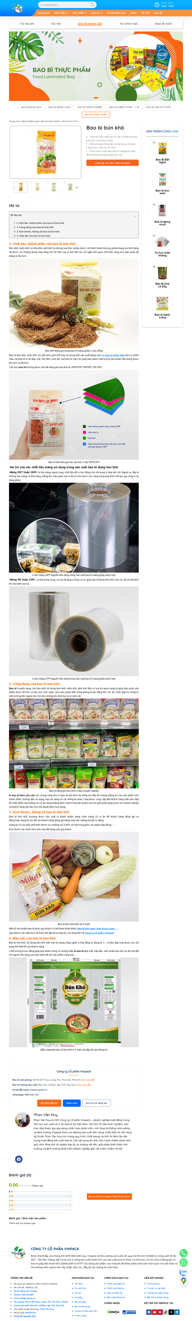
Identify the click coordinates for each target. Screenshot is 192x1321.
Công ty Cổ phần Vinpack (99, 932)
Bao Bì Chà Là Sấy (162, 285)
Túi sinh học (129, 23)
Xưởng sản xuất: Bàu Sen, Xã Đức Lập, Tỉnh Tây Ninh (39, 1305)
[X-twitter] (171, 1312)
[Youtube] (154, 1312)
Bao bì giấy (163, 23)
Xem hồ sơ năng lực (96, 1103)
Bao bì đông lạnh (59, 107)
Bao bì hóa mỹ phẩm (158, 107)
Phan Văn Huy (47, 1309)
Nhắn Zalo (71, 1103)
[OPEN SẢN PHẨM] (86, 13)
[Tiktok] (165, 1312)
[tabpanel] (96, 66)
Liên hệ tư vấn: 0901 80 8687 (112, 163)
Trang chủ (14, 121)
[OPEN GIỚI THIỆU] (67, 13)
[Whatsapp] (184, 1262)
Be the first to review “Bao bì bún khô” (109, 1196)
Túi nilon (27, 23)
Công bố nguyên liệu (25, 1316)
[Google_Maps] (184, 1281)
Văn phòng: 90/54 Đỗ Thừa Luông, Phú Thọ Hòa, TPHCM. (41, 1302)
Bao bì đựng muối (162, 223)
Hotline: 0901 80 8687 (24, 1294)
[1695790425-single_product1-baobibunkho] (45, 152)
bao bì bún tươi (105, 928)
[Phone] (184, 1253)
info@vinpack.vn (38, 1089)
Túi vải (56, 23)
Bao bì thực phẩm (96, 114)
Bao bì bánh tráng (162, 316)
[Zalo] (184, 1272)
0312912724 (30, 1312)
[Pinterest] (160, 1312)
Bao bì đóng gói (90, 23)
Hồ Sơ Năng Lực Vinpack (26, 1291)
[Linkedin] (177, 1312)
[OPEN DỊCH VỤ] (101, 13)
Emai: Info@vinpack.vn (24, 1298)
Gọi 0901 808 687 (49, 1103)
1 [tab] (96, 100)
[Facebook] (18, 1159)
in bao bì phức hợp (113, 355)
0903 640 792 (31, 1094)
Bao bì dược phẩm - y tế (124, 107)
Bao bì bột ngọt (86, 928)
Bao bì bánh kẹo (31, 107)
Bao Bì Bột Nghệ (162, 161)
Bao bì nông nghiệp (90, 107)
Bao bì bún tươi (162, 192)
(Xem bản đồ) (87, 1079)
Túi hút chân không (162, 254)
